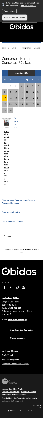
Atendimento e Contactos (21, 330)
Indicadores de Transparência (12, 401)
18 (21, 98)
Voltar (9, 236)
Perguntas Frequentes (10, 359)
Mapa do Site (7, 389)
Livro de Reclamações (9, 381)
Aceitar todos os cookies (14, 17)
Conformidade (19, 398)
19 (27, 98)
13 (32, 92)
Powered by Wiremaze (37, 406)
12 (27, 92)
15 (5, 98)
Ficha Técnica (18, 389)
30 (10, 110)
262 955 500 (17, 311)
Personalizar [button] (9, 11)
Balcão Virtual (7, 355)
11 (21, 92)
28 (38, 104)
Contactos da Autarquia (10, 392)
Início (4, 48)
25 (21, 104)
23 (10, 104)
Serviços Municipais (28, 392)
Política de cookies (28, 5)
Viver (14, 48)
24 (16, 104)
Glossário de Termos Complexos (14, 394)
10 (16, 92)
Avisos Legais (31, 398)
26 (27, 104)
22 (5, 104)
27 (32, 104)
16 (10, 98)
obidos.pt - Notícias (10, 351)
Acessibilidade (7, 398)
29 (5, 110)
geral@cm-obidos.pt (17, 319)
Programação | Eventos (31, 48)
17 (16, 98)
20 (32, 98)
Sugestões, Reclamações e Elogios (15, 364)
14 (38, 92)
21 (38, 98)
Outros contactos (17, 338)
